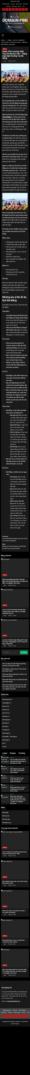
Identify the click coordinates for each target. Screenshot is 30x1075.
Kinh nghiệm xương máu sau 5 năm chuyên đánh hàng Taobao (14, 670)
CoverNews (24, 1021)
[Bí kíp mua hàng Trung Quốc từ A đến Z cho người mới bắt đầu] (5, 777)
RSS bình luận (6, 819)
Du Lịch (13, 4)
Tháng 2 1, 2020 (12, 60)
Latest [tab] (4, 753)
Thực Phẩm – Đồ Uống (8, 736)
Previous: (14, 539)
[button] (2, 35)
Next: (14, 546)
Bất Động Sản (6, 4)
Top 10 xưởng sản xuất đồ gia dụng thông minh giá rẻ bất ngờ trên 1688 (14, 664)
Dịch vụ (4, 706)
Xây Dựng (5, 740)
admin (5, 60)
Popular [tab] (12, 753)
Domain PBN (15, 20)
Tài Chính (5, 730)
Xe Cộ (19, 6)
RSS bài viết (5, 816)
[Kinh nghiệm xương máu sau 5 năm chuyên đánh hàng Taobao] (5, 767)
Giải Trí (4, 49)
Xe (3, 743)
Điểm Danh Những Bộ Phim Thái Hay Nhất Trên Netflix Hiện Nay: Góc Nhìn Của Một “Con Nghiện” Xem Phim (14, 687)
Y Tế (23, 6)
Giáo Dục (5, 716)
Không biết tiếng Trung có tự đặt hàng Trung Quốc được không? (14, 680)
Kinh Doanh (19, 4)
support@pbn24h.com (13, 1001)
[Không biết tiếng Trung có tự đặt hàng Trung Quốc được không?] (5, 786)
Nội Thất (25, 4)
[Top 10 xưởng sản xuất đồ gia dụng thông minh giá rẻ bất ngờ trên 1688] (5, 759)
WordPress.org (6, 822)
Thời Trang (14, 6)
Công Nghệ (5, 703)
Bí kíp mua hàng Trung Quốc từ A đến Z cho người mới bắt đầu (14, 675)
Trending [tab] (21, 753)
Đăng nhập (5, 812)
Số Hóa (8, 6)
